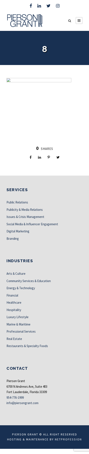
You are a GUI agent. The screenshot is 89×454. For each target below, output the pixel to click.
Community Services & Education (28, 281)
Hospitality (13, 310)
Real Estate (14, 339)
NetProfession (68, 439)
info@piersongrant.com (22, 403)
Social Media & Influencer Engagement (32, 224)
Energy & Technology (20, 288)
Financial (12, 295)
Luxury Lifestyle (17, 317)
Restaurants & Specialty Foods (27, 346)
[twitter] (48, 5)
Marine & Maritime (18, 324)
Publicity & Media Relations (24, 210)
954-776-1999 (15, 397)
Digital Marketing (17, 231)
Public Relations (17, 202)
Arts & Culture (15, 273)
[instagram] (58, 5)
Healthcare (13, 302)
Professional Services (21, 331)
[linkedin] (39, 5)
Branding (12, 239)
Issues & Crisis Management (25, 217)
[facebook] (31, 5)
